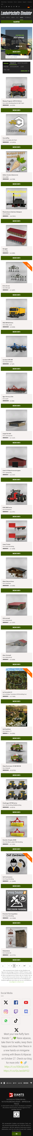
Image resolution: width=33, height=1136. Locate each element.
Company (29, 2)
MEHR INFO (16, 52)
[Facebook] (6, 6)
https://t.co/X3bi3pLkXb (16, 1066)
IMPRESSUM (26, 1102)
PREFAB (6, 67)
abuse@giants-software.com (16, 982)
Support (24, 2)
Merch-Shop (3, 2)
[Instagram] (11, 6)
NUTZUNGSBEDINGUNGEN (11, 1102)
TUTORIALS (28, 17)
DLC (17, 17)
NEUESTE (13, 63)
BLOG (3, 17)
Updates (20, 2)
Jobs (2, 4)
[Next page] (3, 966)
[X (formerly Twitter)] (4, 6)
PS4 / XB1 (7, 70)
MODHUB (6, 63)
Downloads (10, 2)
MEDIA (13, 17)
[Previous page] (30, 966)
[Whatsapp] (2, 6)
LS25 (22, 67)
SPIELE (8, 17)
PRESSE (16, 1104)
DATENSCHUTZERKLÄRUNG (16, 1099)
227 (24, 966)
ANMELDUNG (24, 71)
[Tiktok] (19, 6)
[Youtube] (9, 6)
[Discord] (16, 6)
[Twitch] (14, 6)
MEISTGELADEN (22, 63)
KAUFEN (16, 22)
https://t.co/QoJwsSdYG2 (16, 1070)
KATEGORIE (13, 67)
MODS (21, 17)
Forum (15, 2)
